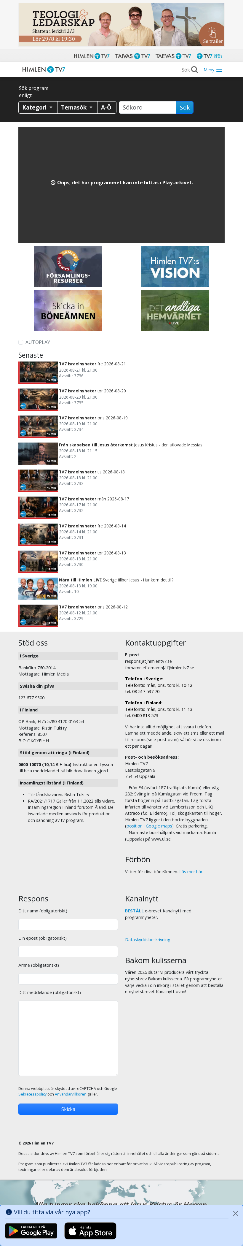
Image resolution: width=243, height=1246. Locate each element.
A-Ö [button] (106, 107)
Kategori (35, 107)
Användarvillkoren (71, 1094)
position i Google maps (149, 826)
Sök (185, 107)
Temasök (74, 107)
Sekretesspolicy (32, 1094)
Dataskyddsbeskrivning (147, 939)
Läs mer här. (191, 871)
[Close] (235, 1213)
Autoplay (37, 342)
